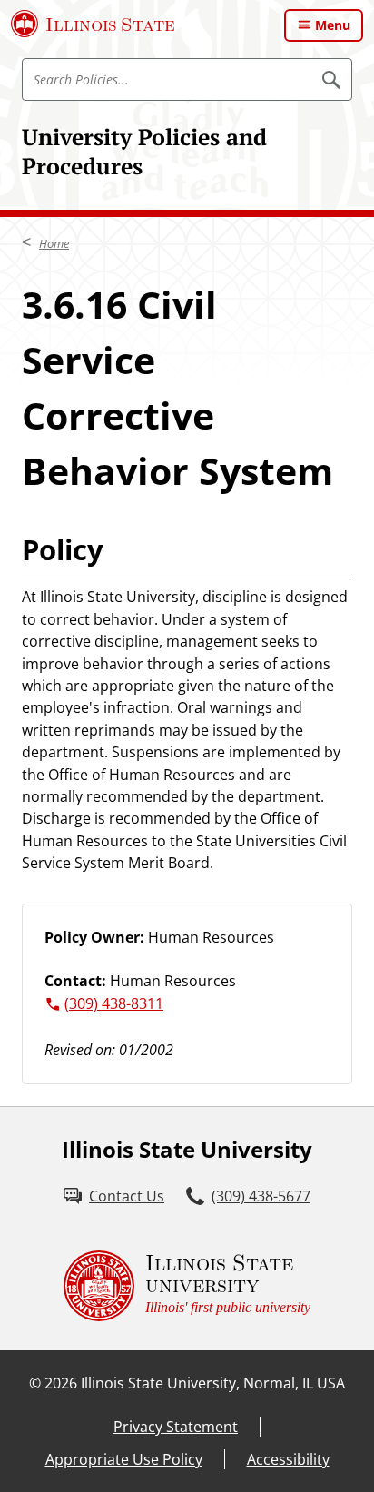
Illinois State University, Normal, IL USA (213, 1383)
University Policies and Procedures (144, 151)
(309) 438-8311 (113, 1003)
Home (54, 243)
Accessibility (288, 1459)
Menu (332, 25)
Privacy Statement (175, 1427)
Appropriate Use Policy (123, 1459)
